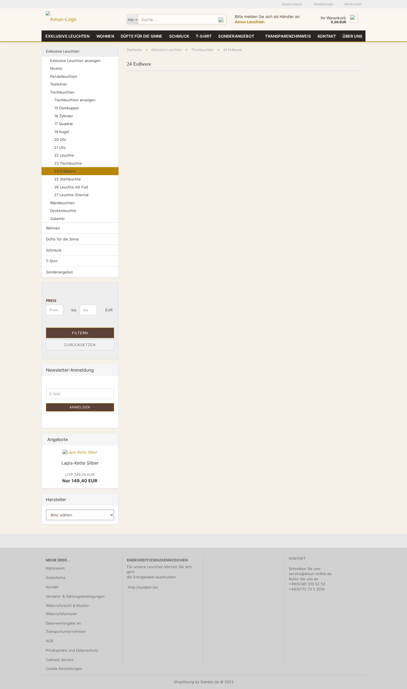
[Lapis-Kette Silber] (80, 452)
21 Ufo (60, 147)
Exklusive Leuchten (67, 36)
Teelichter (58, 84)
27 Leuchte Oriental (71, 195)
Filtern (80, 333)
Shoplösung (184, 682)
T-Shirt (204, 36)
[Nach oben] (391, 680)
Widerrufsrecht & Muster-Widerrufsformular (68, 609)
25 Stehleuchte (67, 179)
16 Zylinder (63, 116)
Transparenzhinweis (288, 36)
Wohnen (105, 36)
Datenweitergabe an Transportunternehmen (66, 627)
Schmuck (179, 36)
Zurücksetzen (80, 345)
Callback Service (60, 659)
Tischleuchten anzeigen (75, 100)
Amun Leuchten (250, 21)
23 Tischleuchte (68, 163)
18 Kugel (61, 131)
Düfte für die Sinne (142, 36)
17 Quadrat (63, 123)
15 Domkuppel (66, 108)
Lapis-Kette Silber (80, 463)
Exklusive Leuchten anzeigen (75, 60)
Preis (51, 300)
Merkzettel (352, 4)
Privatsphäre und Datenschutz (72, 650)
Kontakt (327, 36)
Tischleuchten (62, 92)
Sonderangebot (236, 36)
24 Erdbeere (65, 171)
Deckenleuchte (63, 210)
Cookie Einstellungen (64, 668)
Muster (56, 68)
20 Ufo (60, 139)
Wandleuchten (62, 203)
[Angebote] (112, 439)
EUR (107, 310)
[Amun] (82, 19)
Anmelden (79, 407)
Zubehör (57, 218)
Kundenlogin (322, 4)
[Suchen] (221, 20)
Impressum (55, 568)
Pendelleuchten (63, 76)
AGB (49, 641)
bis (73, 310)
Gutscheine (56, 577)
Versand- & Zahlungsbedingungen (75, 596)
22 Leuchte (64, 155)
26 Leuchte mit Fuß (71, 187)
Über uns (352, 36)
